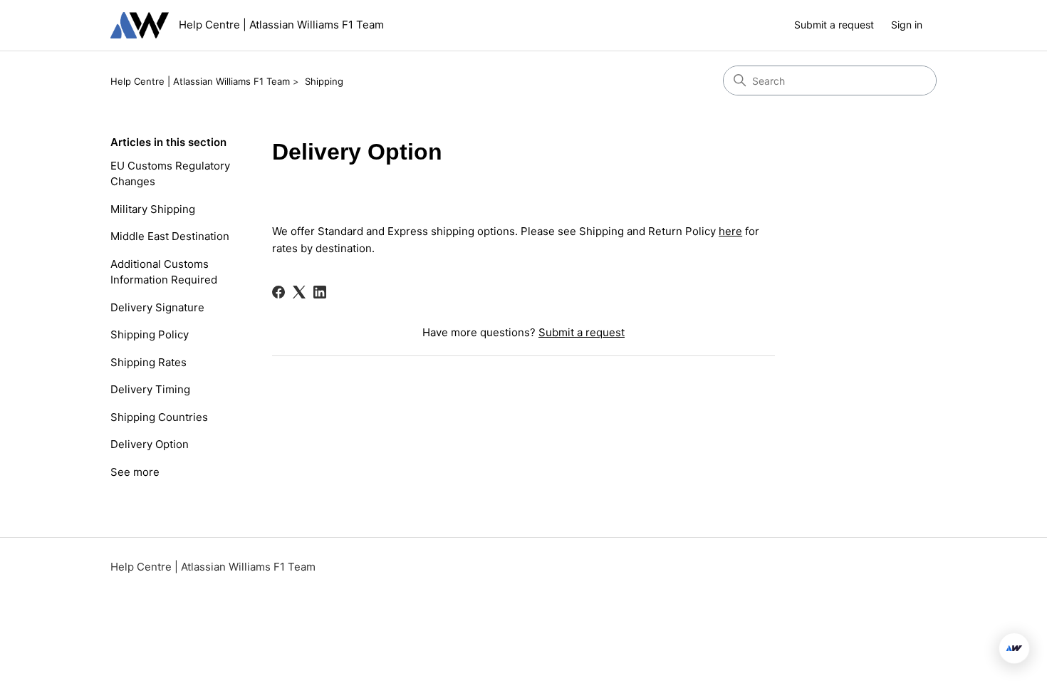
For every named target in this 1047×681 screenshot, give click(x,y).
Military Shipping (152, 209)
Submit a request (834, 25)
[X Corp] (299, 292)
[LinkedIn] (319, 292)
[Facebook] (278, 292)
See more (135, 472)
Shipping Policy (149, 334)
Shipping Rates (148, 362)
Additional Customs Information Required (163, 272)
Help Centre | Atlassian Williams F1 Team (200, 81)
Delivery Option (149, 444)
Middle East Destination (169, 236)
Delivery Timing (150, 389)
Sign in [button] (906, 25)
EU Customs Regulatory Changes (170, 174)
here (730, 231)
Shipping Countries (159, 417)
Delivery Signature (157, 307)
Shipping (324, 81)
